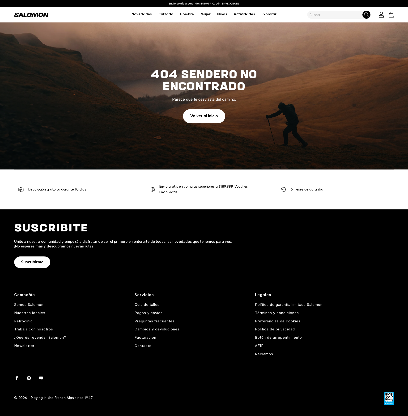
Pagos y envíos (149, 313)
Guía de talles (147, 304)
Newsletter (24, 345)
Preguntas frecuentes (155, 321)
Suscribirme (32, 262)
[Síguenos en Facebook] (16, 378)
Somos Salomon (28, 304)
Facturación (145, 337)
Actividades (244, 14)
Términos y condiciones (277, 313)
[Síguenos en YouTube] (41, 378)
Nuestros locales (29, 313)
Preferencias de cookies (278, 321)
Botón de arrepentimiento (278, 337)
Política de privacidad (275, 329)
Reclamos (264, 354)
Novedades (142, 14)
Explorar (269, 14)
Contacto (143, 345)
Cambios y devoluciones (157, 329)
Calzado (165, 14)
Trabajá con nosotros (33, 329)
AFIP (259, 345)
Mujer (205, 14)
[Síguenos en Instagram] (28, 378)
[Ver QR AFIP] (389, 398)
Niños (222, 14)
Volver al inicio (204, 116)
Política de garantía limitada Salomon (289, 304)
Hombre (187, 14)
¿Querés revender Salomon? (40, 337)
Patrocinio (23, 321)
